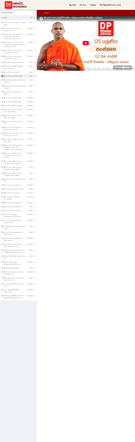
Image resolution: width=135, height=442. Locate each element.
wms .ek (83, 5)
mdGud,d (93, 5)
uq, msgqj (72, 5)
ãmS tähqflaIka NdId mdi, (110, 5)
